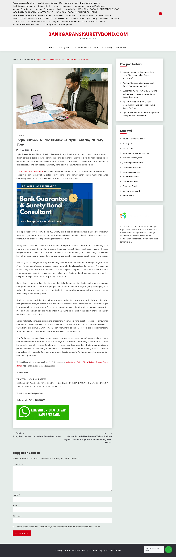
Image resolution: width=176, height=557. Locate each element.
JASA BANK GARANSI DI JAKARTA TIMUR (33, 12)
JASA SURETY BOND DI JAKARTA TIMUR (32, 18)
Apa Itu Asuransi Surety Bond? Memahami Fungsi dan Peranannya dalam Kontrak (139, 104)
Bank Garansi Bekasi (47, 3)
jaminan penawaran (132, 167)
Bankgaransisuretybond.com (88, 34)
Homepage (66, 6)
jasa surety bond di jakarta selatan (95, 15)
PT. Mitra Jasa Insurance (31, 171)
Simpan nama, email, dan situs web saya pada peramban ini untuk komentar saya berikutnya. (57, 526)
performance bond (131, 191)
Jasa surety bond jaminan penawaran (104, 18)
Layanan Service (81, 47)
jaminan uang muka (131, 172)
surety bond (21, 135)
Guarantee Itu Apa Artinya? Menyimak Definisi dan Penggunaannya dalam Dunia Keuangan (140, 93)
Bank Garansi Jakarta (90, 3)
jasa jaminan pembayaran (65, 15)
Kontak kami (18, 21)
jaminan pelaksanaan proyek (136, 153)
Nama (16, 495)
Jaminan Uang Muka (66, 9)
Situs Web (17, 516)
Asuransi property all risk (24, 3)
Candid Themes (113, 550)
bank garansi (128, 143)
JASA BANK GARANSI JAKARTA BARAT (32, 15)
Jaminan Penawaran (45, 9)
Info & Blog (107, 47)
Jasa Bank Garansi (131, 176)
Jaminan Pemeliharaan (23, 9)
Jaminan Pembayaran (132, 157)
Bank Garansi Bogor (68, 3)
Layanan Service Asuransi (39, 21)
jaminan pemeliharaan (133, 162)
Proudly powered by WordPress (70, 550)
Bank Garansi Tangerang (24, 6)
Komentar (18, 464)
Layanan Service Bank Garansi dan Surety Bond (75, 21)
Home (55, 6)
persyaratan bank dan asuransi (27, 24)
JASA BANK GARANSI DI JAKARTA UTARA (76, 12)
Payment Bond (130, 186)
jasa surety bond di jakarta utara (70, 18)
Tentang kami (50, 24)
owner (35, 150)
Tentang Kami (65, 24)
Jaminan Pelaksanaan (96, 6)
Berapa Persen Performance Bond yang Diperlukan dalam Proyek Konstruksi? (138, 75)
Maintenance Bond (131, 181)
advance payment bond (134, 138)
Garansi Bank (44, 6)
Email (16, 505)
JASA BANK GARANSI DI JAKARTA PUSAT (98, 9)
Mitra (102, 21)
